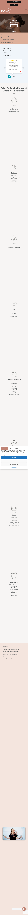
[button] (26, 448)
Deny (14, 461)
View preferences (14, 464)
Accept (14, 457)
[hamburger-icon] (26, 10)
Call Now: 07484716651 (14, 2)
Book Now (14, 4)
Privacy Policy (14, 467)
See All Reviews (7, 55)
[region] (14, 23)
